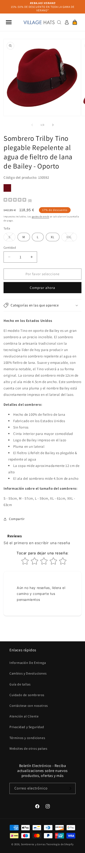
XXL (71, 238)
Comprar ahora (42, 287)
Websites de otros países (28, 748)
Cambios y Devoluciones (28, 673)
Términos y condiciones (27, 738)
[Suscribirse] (70, 788)
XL (53, 237)
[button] (9, 22)
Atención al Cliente (23, 716)
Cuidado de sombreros (26, 695)
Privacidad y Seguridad (26, 727)
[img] (15, 200)
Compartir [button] (17, 519)
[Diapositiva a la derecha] (53, 125)
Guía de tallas (19, 684)
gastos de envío (40, 216)
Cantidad (10, 248)
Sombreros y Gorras (33, 844)
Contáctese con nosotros (28, 705)
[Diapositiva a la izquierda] (32, 125)
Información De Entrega (27, 663)
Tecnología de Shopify (60, 844)
